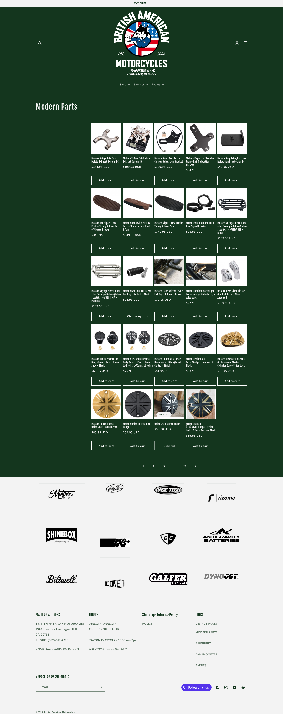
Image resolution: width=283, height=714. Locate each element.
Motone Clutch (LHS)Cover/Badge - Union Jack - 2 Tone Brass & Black (200, 427)
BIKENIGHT (203, 643)
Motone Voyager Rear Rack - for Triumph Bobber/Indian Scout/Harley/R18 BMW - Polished (106, 295)
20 (184, 466)
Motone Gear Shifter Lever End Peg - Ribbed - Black (137, 292)
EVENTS (201, 665)
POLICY (147, 624)
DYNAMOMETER (207, 654)
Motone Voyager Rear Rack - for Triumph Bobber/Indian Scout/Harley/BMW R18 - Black (232, 227)
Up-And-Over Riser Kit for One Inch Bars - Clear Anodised (231, 294)
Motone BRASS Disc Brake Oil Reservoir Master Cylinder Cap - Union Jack (231, 362)
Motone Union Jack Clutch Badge (136, 425)
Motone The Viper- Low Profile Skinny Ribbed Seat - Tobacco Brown (105, 226)
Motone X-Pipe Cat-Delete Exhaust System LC (136, 160)
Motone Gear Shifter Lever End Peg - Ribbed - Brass (168, 292)
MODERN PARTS (207, 632)
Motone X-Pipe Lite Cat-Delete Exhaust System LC (105, 160)
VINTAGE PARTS (206, 624)
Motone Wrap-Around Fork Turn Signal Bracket (200, 224)
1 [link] (143, 466)
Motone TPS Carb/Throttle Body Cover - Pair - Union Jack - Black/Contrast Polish (138, 362)
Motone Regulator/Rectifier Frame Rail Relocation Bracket (200, 161)
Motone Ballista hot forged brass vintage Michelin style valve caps (201, 294)
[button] (40, 43)
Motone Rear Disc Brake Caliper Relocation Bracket (168, 160)
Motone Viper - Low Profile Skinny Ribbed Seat (168, 224)
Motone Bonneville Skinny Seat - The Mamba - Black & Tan (137, 226)
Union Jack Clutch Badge (167, 423)
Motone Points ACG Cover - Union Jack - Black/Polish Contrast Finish (168, 362)
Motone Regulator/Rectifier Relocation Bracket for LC (231, 160)
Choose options (138, 316)
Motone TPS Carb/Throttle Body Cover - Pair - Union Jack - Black (105, 362)
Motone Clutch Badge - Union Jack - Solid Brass (104, 425)
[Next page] (195, 466)
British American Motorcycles (59, 712)
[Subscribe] (100, 687)
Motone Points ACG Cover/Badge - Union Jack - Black (200, 362)
